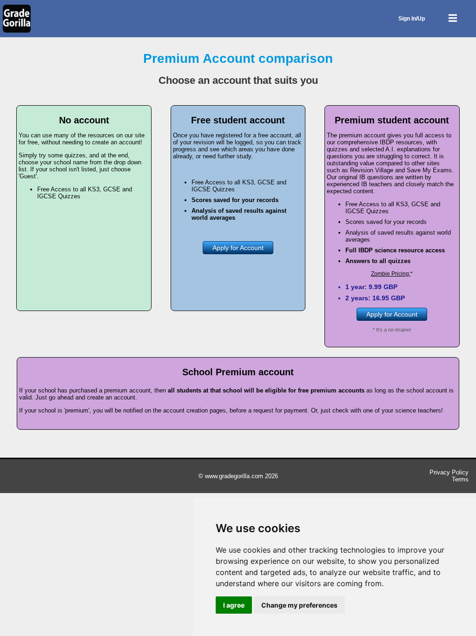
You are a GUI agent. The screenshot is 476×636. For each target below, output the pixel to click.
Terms (460, 479)
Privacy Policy (449, 472)
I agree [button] (234, 605)
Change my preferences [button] (299, 605)
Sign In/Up (411, 18)
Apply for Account (238, 247)
